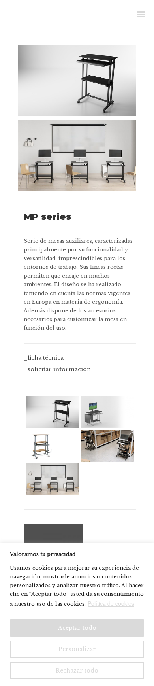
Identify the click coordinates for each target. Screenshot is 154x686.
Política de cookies (111, 603)
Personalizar (77, 649)
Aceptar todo (77, 627)
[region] (77, 614)
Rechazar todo (77, 670)
